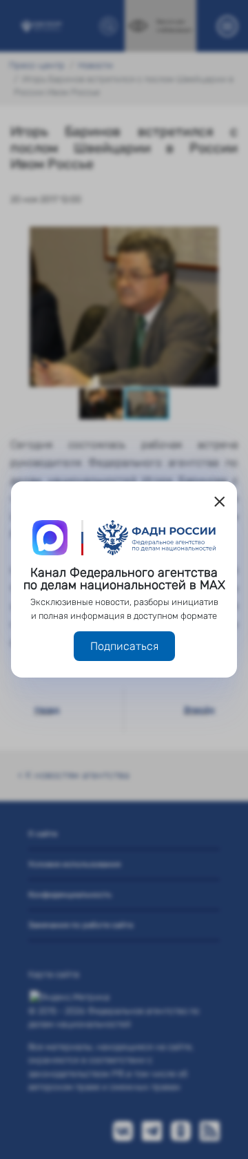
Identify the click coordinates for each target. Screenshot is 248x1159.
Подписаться (124, 646)
